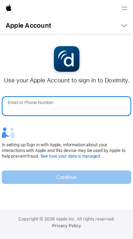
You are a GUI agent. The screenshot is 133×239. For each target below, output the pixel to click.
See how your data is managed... (72, 156)
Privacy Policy (66, 225)
